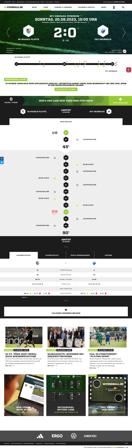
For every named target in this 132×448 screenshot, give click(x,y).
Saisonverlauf (52, 255)
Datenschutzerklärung (16, 443)
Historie (108, 255)
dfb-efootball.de (20, 2)
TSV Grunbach (103, 39)
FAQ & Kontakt (49, 2)
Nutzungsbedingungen (28, 443)
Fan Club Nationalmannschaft (32, 2)
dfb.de (13, 2)
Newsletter (56, 2)
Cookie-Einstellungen (61, 443)
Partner (42, 2)
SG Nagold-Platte (28, 39)
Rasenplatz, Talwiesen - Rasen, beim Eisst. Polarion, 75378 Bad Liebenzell (64, 22)
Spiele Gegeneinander (80, 255)
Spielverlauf (66, 121)
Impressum (6, 443)
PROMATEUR (7, 2)
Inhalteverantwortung (49, 443)
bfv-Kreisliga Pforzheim (64, 16)
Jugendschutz (39, 443)
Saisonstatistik (24, 255)
